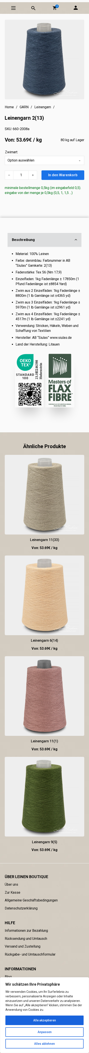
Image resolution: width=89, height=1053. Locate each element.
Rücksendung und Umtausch (26, 939)
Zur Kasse (12, 892)
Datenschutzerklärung (21, 908)
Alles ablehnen (44, 1043)
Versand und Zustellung (22, 946)
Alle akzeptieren (44, 1020)
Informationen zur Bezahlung (26, 931)
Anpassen (45, 1032)
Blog (8, 977)
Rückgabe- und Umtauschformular (30, 954)
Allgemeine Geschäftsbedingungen (31, 900)
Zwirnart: (11, 152)
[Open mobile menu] (13, 8)
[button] (54, 8)
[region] (44, 1015)
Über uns (11, 884)
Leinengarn (42, 107)
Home (9, 107)
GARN (24, 107)
